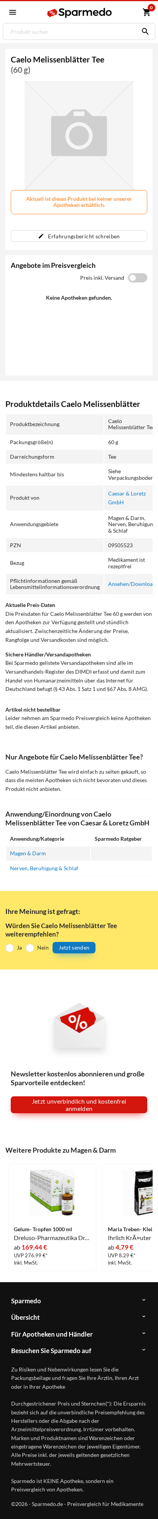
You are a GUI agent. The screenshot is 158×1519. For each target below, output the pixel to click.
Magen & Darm (28, 853)
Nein (43, 947)
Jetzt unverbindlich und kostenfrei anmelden (79, 1104)
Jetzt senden (74, 947)
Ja (19, 947)
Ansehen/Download (132, 584)
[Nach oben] (145, 1501)
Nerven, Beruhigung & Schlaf (44, 868)
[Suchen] (143, 31)
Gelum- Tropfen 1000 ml (43, 1229)
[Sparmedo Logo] (80, 12)
